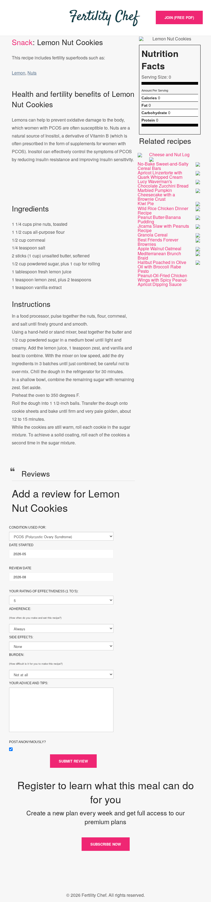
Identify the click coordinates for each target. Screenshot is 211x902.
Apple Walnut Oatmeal (159, 248)
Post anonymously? (27, 742)
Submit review (73, 761)
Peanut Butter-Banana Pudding (159, 219)
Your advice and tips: (28, 683)
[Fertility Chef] (105, 18)
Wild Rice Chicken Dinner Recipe (163, 210)
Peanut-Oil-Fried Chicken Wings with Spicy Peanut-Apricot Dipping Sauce (163, 279)
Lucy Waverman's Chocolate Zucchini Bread (163, 183)
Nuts (32, 73)
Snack (22, 42)
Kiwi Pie (146, 203)
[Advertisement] (73, 189)
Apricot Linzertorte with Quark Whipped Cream (160, 174)
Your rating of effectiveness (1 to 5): (43, 591)
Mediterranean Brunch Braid (159, 255)
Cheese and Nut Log (169, 154)
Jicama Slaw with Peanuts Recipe (163, 228)
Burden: (16, 654)
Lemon (18, 73)
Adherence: (20, 608)
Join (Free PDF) (179, 17)
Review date (20, 568)
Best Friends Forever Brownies (158, 242)
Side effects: (21, 637)
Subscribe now (105, 844)
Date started (21, 545)
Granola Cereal (153, 235)
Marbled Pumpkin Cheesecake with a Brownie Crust (156, 194)
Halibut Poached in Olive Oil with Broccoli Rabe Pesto (162, 266)
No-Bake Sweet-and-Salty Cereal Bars (163, 166)
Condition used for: (27, 527)
